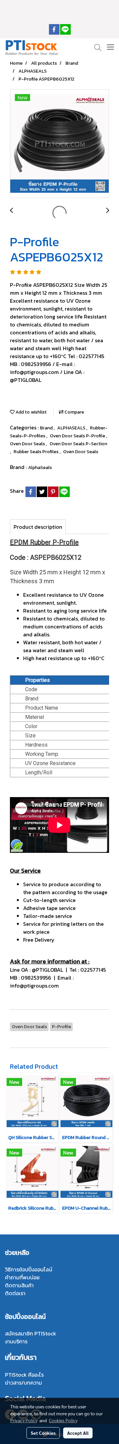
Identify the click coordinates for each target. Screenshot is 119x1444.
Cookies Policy (63, 1420)
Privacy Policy (23, 1420)
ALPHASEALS (71, 427)
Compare (73, 412)
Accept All (78, 1433)
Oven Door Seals (28, 443)
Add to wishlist (31, 412)
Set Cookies (43, 1433)
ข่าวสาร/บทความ (23, 1383)
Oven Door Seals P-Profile (78, 435)
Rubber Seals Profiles (37, 451)
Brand (47, 427)
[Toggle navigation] (110, 47)
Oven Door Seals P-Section (78, 443)
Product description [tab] (38, 527)
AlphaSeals (40, 467)
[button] (95, 47)
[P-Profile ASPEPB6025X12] (59, 143)
